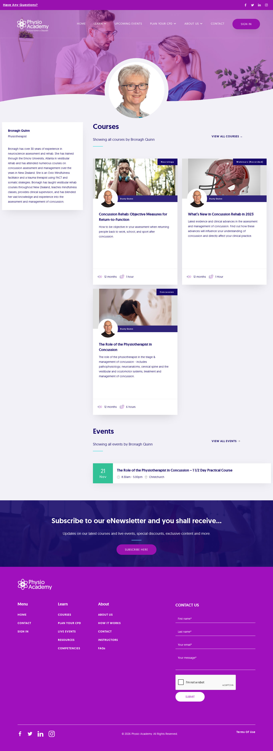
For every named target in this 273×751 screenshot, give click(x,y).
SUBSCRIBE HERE (136, 549)
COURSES (64, 614)
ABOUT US (105, 614)
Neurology (167, 162)
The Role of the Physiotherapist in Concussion (125, 347)
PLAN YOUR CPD (69, 623)
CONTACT (24, 623)
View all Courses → (227, 136)
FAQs (101, 648)
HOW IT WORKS (109, 623)
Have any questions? (20, 5)
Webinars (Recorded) (249, 162)
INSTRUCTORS (108, 640)
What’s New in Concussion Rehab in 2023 (221, 214)
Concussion (167, 292)
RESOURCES (66, 640)
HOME (22, 614)
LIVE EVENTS (67, 631)
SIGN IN (23, 631)
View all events (224, 441)
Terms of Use (245, 732)
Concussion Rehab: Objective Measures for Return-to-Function (133, 217)
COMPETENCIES (69, 648)
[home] (33, 25)
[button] (100, 24)
